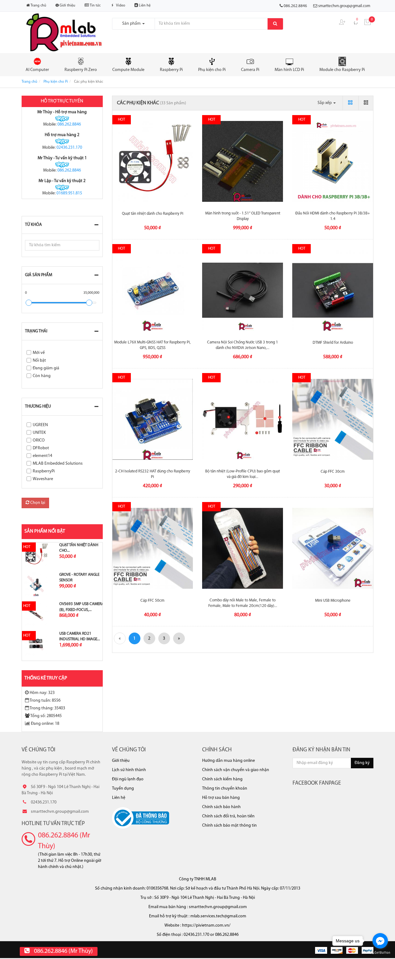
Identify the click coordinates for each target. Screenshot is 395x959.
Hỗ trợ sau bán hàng (221, 797)
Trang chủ (38, 5)
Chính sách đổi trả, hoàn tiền (228, 816)
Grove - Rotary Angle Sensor (79, 577)
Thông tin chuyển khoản (224, 788)
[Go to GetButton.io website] (380, 953)
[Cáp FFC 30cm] (332, 419)
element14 (42, 456)
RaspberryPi (44, 471)
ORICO (39, 440)
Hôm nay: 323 (42, 693)
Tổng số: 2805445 (46, 716)
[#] (36, 554)
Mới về (39, 353)
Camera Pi (250, 70)
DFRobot (41, 448)
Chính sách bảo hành (221, 807)
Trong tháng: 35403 (47, 708)
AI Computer (37, 70)
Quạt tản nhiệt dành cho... (78, 548)
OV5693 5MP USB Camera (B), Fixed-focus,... (81, 607)
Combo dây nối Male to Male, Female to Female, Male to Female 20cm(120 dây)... (242, 603)
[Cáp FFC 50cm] (152, 548)
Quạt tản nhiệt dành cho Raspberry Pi (152, 214)
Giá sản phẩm (38, 275)
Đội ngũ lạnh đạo (127, 779)
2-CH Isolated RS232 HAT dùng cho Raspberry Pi (152, 474)
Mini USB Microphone (333, 601)
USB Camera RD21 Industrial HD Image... (79, 636)
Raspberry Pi (171, 70)
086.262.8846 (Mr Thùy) (64, 841)
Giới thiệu (67, 5)
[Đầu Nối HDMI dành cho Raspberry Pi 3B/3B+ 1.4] (332, 161)
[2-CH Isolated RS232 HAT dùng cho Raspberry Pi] (152, 419)
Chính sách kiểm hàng (222, 779)
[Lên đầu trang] (384, 943)
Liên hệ (144, 5)
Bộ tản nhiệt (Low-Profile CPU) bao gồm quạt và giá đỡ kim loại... (242, 474)
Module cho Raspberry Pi (342, 70)
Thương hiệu (38, 406)
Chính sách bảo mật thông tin (229, 825)
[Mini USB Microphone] (332, 548)
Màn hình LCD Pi (289, 70)
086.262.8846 (69, 124)
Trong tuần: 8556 (45, 700)
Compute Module (128, 70)
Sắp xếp (325, 103)
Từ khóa (33, 224)
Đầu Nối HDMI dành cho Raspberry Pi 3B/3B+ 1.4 (332, 216)
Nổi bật (39, 360)
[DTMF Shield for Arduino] (332, 290)
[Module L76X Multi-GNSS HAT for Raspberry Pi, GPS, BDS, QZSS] (152, 290)
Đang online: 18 (45, 723)
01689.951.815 (69, 193)
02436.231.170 (69, 147)
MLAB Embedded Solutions (58, 463)
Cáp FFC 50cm (152, 601)
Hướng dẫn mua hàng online (228, 760)
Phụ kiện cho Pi (212, 70)
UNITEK (39, 432)
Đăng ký (362, 763)
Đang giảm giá (46, 368)
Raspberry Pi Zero (80, 70)
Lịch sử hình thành (129, 770)
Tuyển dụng (123, 788)
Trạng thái (36, 331)
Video (120, 5)
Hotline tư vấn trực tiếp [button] (53, 824)
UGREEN (40, 425)
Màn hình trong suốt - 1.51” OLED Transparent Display (242, 216)
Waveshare (43, 479)
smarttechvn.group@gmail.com (344, 6)
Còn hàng (42, 376)
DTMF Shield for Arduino (333, 343)
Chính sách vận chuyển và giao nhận (235, 770)
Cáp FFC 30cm (333, 472)
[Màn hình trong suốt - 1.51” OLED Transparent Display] (242, 161)
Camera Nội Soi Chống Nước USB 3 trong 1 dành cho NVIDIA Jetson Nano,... (242, 345)
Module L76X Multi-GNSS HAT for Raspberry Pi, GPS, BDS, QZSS (152, 345)
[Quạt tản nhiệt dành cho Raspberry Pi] (152, 161)
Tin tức (95, 5)
